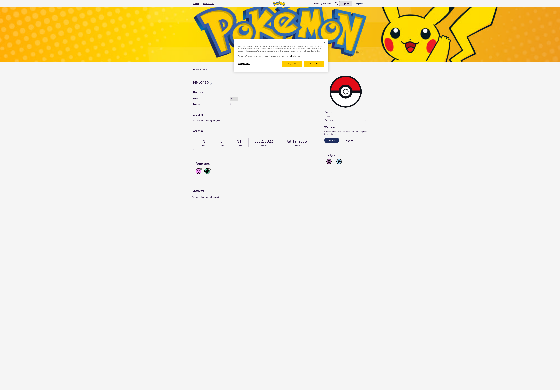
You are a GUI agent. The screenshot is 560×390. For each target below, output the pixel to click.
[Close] (324, 42)
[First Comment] (339, 161)
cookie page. (296, 56)
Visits (222, 145)
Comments (345, 120)
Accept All (314, 64)
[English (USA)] (278, 3)
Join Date (264, 145)
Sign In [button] (332, 140)
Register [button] (349, 140)
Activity (328, 112)
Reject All (292, 64)
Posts (204, 145)
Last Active (297, 145)
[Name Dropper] (329, 161)
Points (239, 145)
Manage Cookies (244, 64)
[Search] (336, 3)
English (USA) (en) (322, 3)
